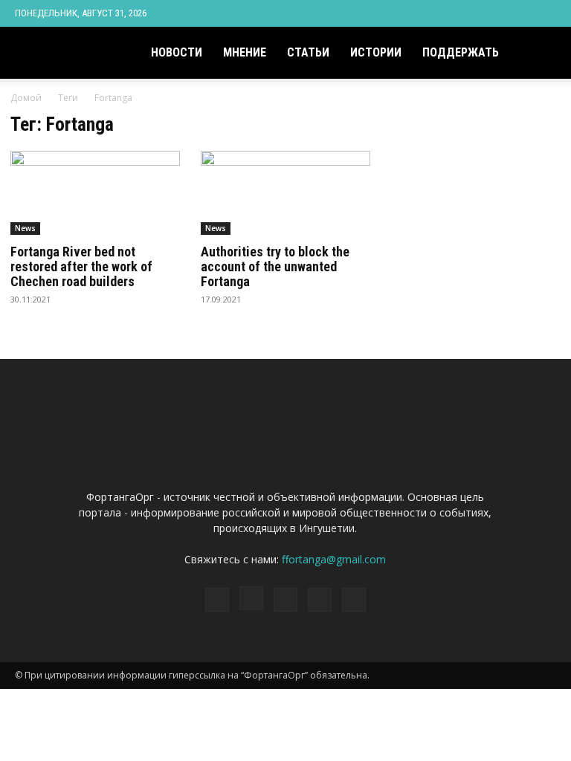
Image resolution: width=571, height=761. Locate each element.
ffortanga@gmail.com (334, 559)
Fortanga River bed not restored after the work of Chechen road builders (81, 266)
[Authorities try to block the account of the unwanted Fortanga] (285, 193)
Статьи (308, 52)
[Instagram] (471, 13)
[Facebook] (447, 13)
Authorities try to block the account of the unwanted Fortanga (275, 266)
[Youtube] (545, 13)
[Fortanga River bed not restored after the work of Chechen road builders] (95, 193)
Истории (375, 52)
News (25, 228)
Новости (176, 52)
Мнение (244, 52)
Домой (26, 97)
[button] (538, 53)
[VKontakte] (520, 13)
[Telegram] (496, 13)
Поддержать (460, 52)
